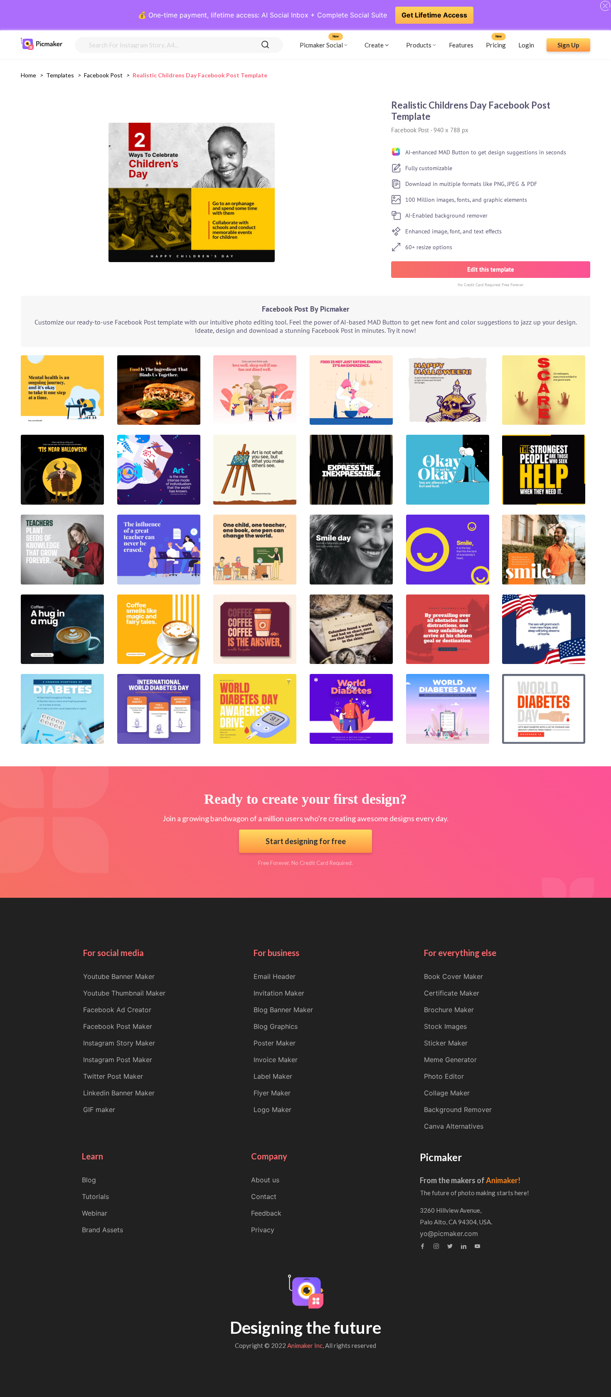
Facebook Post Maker (117, 1026)
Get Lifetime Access (434, 15)
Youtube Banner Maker (119, 976)
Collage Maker (447, 1093)
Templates (60, 75)
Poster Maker (275, 1043)
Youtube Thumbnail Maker (124, 993)
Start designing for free (306, 841)
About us (265, 1180)
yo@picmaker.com (449, 1233)
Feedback (266, 1213)
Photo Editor (444, 1076)
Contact (263, 1196)
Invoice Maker (276, 1059)
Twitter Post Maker (113, 1076)
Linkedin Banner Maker (119, 1093)
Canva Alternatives (453, 1126)
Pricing (496, 44)
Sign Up (568, 44)
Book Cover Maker (453, 976)
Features (461, 44)
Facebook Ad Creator (117, 1010)
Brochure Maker (449, 1010)
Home (28, 75)
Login (526, 44)
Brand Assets (102, 1230)
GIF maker (99, 1109)
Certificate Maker (451, 993)
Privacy (262, 1230)
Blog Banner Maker (283, 1010)
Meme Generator (450, 1059)
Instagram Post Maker (117, 1059)
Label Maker (273, 1076)
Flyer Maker (272, 1093)
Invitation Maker (279, 993)
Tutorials (95, 1196)
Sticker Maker (446, 1043)
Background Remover (458, 1109)
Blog (89, 1180)
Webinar (94, 1213)
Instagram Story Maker (119, 1043)
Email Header (275, 976)
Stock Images (445, 1026)
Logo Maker (272, 1109)
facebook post (103, 75)
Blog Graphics (276, 1026)
